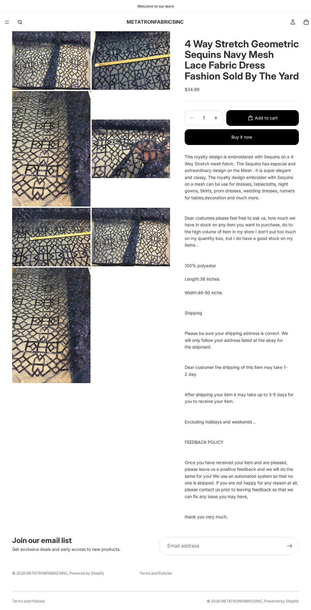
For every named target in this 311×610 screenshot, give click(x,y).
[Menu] (7, 22)
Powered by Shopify (87, 573)
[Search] (20, 22)
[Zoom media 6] (131, 237)
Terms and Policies (155, 573)
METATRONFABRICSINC (47, 573)
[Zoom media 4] (131, 149)
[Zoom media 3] (51, 149)
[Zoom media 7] (51, 325)
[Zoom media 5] (51, 237)
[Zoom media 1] (51, 60)
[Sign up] (289, 546)
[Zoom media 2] (131, 60)
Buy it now (241, 137)
